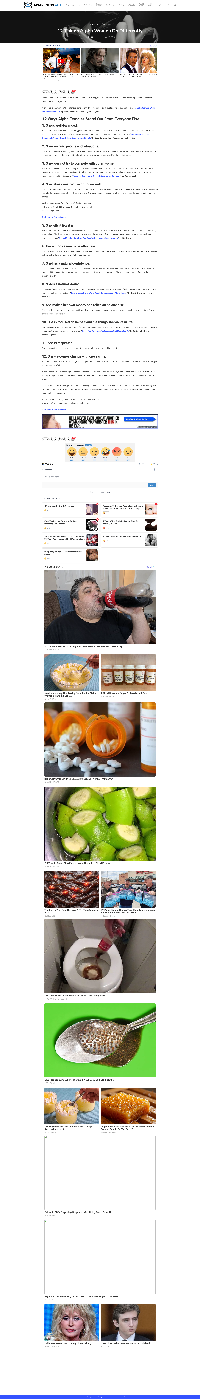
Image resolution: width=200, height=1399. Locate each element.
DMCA (111, 1397)
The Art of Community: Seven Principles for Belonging (96, 176)
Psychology (106, 24)
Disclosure (125, 1397)
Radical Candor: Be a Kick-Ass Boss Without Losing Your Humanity (88, 238)
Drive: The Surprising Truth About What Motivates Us (105, 331)
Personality (93, 24)
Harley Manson (91, 37)
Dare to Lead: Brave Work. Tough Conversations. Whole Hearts (99, 293)
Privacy (118, 1397)
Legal (105, 1397)
